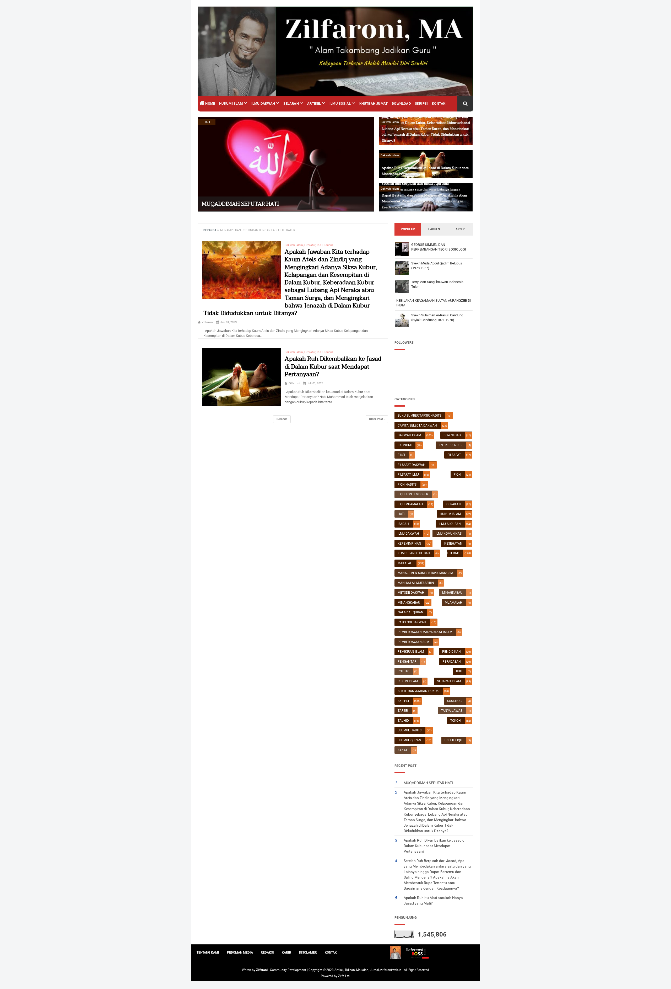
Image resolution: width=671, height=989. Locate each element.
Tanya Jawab (451, 710)
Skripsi (403, 701)
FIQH (457, 474)
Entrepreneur (450, 445)
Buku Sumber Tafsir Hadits (419, 415)
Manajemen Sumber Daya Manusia (425, 573)
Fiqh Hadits (407, 484)
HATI (401, 514)
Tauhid (403, 720)
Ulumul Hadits (409, 730)
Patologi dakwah (412, 622)
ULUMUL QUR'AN (409, 740)
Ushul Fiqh (453, 740)
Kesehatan (453, 543)
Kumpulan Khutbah (414, 553)
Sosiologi (454, 701)
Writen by (249, 970)
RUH (459, 671)
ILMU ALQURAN (450, 524)
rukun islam (408, 681)
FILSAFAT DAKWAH (411, 465)
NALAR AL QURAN (410, 612)
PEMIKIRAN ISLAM (411, 651)
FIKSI (401, 455)
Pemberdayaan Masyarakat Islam (425, 632)
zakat (402, 750)
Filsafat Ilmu (408, 474)
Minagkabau (452, 592)
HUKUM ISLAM (450, 514)
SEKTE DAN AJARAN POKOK (418, 691)
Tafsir (403, 710)
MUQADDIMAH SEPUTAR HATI (240, 204)
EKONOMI (405, 445)
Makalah (405, 563)
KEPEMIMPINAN (409, 543)
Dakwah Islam (409, 435)
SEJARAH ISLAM (449, 681)
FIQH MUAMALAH (410, 504)
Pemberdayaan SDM (413, 642)
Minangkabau (409, 602)
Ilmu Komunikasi (449, 533)
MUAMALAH (453, 602)
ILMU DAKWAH (408, 533)
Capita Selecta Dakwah (417, 425)
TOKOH (455, 720)
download (452, 435)
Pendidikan (451, 651)
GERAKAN (453, 504)
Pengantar (407, 661)
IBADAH (403, 524)
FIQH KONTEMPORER (413, 494)
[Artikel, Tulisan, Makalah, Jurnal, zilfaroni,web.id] (335, 51)
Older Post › (377, 419)
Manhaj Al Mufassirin (416, 583)
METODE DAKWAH (411, 592)
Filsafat (454, 455)
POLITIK (403, 671)
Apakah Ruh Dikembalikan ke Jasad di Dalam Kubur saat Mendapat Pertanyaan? (333, 366)
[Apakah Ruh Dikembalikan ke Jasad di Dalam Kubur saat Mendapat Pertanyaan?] (241, 379)
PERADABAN (451, 661)
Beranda (282, 419)
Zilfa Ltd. (344, 976)
